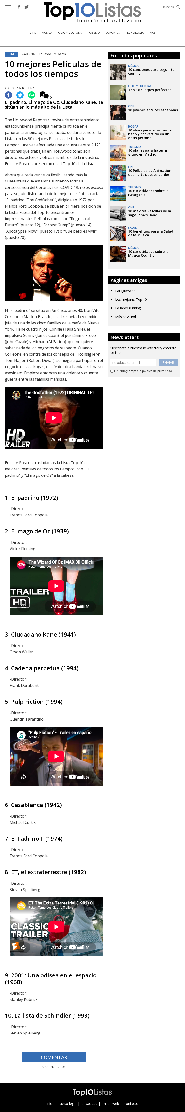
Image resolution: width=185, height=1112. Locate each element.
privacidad (89, 1103)
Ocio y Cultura (70, 33)
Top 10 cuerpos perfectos (149, 89)
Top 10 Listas (92, 12)
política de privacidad (157, 371)
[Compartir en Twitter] (20, 95)
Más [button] (152, 33)
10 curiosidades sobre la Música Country (148, 253)
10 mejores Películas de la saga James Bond (149, 213)
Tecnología (135, 33)
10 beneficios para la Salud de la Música (150, 233)
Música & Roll (126, 316)
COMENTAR (54, 1057)
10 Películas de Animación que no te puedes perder (149, 172)
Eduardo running (128, 308)
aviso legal (68, 1103)
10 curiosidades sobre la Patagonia (148, 193)
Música (47, 33)
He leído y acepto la (142, 371)
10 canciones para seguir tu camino (151, 71)
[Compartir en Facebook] (8, 95)
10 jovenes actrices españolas (153, 110)
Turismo (93, 33)
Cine (33, 33)
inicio (51, 1103)
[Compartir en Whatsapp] (31, 95)
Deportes (113, 33)
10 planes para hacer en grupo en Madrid (148, 152)
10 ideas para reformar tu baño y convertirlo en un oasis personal (150, 134)
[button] (8, 7)
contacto (131, 1103)
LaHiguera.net (126, 290)
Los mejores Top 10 (131, 299)
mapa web (111, 1103)
